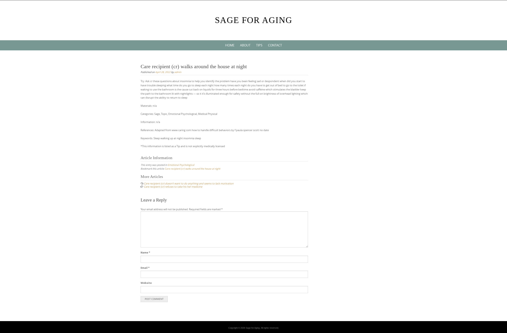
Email (145, 268)
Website (146, 283)
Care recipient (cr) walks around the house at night (192, 168)
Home (229, 45)
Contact (275, 45)
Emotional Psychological (181, 164)
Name (145, 252)
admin (177, 72)
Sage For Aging (253, 20)
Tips (259, 45)
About (245, 45)
